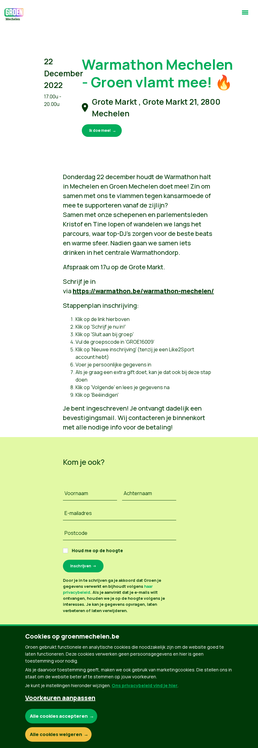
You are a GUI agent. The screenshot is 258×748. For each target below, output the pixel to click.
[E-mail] (9, 49)
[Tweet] (9, 31)
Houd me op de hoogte (97, 550)
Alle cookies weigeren (56, 734)
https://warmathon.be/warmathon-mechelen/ (143, 291)
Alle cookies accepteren (59, 716)
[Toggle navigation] (245, 15)
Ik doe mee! (100, 130)
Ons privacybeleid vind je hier (144, 685)
